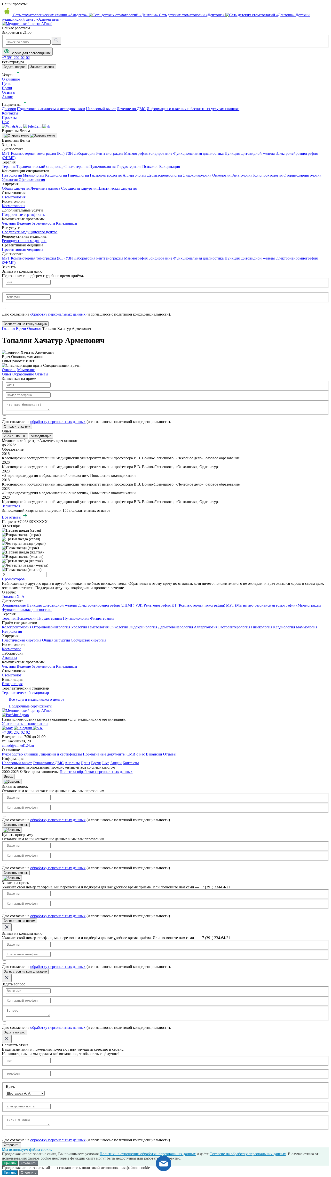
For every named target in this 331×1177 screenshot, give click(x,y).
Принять (10, 1163)
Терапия (9, 166)
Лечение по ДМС (131, 109)
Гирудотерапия (129, 166)
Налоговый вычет (101, 109)
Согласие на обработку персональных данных (248, 1154)
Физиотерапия (76, 166)
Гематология (242, 175)
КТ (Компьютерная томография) (199, 605)
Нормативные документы (104, 754)
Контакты (131, 763)
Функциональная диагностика (199, 153)
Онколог (9, 370)
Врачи (96, 763)
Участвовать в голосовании (25, 724)
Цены (85, 763)
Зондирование (161, 153)
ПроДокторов (13, 579)
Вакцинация (169, 166)
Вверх (8, 776)
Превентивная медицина (22, 249)
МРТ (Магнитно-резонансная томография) (262, 605)
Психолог (150, 166)
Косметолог (11, 649)
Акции (116, 763)
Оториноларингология (302, 175)
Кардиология (56, 175)
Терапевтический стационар (40, 166)
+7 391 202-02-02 (16, 732)
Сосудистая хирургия (79, 188)
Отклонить (28, 1163)
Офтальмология (32, 180)
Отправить (11, 1145)
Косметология (13, 206)
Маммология (34, 175)
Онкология (221, 175)
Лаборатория (85, 153)
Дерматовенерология (165, 175)
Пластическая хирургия (117, 188)
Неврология (12, 175)
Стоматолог (12, 675)
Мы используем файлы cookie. (27, 1149)
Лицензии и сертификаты (60, 754)
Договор (9, 109)
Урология (10, 180)
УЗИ (69, 153)
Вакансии (154, 754)
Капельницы (66, 223)
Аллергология (135, 175)
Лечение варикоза (46, 188)
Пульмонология (103, 166)
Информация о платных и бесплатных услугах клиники (193, 109)
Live (105, 763)
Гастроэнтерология (106, 175)
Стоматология (13, 197)
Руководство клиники (20, 754)
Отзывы (169, 754)
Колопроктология (268, 175)
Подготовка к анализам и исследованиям (51, 109)
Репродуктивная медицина (24, 241)
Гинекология (79, 175)
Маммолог (26, 370)
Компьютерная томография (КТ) (38, 153)
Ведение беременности (36, 223)
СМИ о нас (135, 754)
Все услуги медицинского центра (29, 232)
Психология (26, 618)
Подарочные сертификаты (24, 214)
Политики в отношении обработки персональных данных (148, 1154)
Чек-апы (9, 223)
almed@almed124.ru (18, 745)
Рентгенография (110, 153)
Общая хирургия (16, 188)
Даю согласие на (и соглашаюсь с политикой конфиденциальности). (86, 314)
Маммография (136, 153)
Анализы (9, 658)
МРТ (6, 153)
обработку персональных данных (58, 314)
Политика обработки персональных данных (96, 772)
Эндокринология (197, 175)
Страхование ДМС (48, 763)
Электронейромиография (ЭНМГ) (106, 605)
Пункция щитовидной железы (250, 153)
